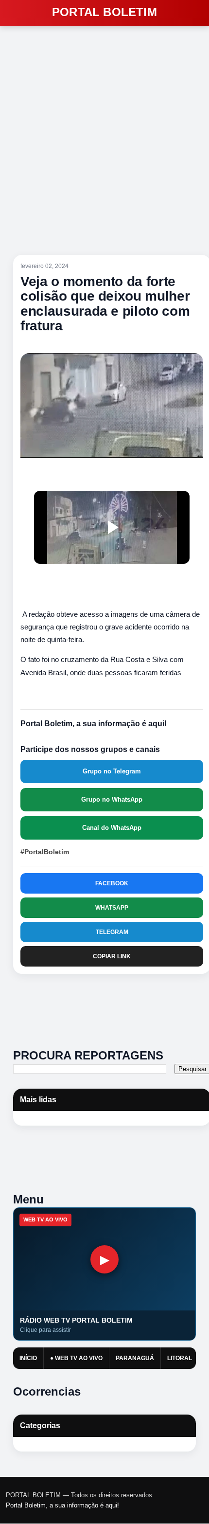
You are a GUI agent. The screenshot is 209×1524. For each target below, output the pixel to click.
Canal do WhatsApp (111, 827)
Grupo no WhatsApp (111, 799)
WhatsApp (111, 907)
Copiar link (112, 956)
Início (28, 1358)
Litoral (179, 1358)
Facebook (111, 883)
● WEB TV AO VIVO (76, 1358)
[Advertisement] (117, 1007)
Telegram (112, 932)
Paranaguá (135, 1358)
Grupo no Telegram (112, 771)
